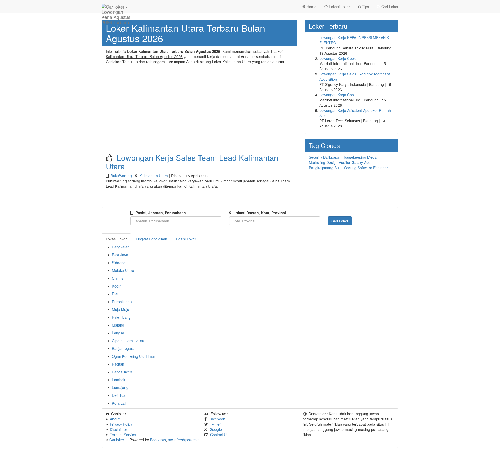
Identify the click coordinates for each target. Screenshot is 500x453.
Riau (116, 293)
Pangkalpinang (321, 167)
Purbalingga (122, 301)
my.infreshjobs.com (184, 439)
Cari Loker (389, 6)
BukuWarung (121, 175)
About (115, 419)
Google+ (217, 429)
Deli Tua (119, 395)
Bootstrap (158, 439)
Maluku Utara (123, 270)
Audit (368, 162)
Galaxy (357, 162)
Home (310, 6)
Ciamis (117, 278)
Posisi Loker (186, 238)
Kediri (116, 286)
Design (332, 162)
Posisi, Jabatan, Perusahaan (160, 212)
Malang (118, 325)
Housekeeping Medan (360, 157)
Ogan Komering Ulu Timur (133, 356)
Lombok (118, 379)
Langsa (118, 332)
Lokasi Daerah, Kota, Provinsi (259, 212)
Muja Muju (120, 309)
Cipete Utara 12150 (128, 340)
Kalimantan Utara (153, 175)
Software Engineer (373, 167)
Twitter (215, 424)
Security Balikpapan (325, 157)
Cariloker (116, 439)
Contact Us (219, 434)
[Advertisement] (199, 106)
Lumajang (120, 387)
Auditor (345, 162)
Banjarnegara (123, 348)
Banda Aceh (122, 371)
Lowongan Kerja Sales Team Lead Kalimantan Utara (192, 162)
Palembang (121, 317)
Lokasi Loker (339, 6)
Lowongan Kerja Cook (337, 58)
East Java (120, 254)
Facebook (217, 419)
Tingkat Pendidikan (151, 238)
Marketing (317, 162)
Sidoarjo (119, 262)
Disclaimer (118, 429)
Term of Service (123, 434)
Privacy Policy (121, 424)
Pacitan (118, 364)
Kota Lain (120, 403)
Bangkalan (120, 247)
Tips (365, 6)
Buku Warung (345, 167)
